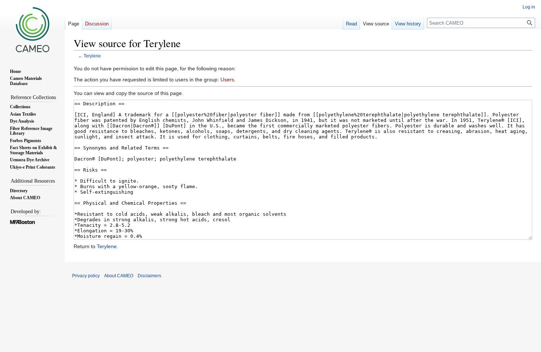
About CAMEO (118, 275)
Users (227, 79)
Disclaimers (149, 275)
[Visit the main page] (32, 29)
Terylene (92, 55)
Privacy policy (86, 275)
